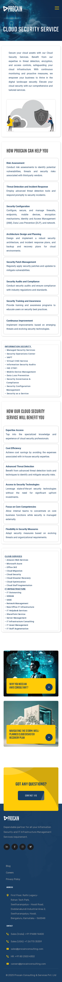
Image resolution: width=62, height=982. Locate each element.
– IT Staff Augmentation (17, 629)
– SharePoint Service (15, 614)
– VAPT (8, 357)
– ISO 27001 (11, 368)
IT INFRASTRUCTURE (15, 589)
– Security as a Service (17, 393)
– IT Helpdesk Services (16, 610)
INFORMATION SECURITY (18, 346)
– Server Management (16, 618)
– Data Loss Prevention (17, 375)
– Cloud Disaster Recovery (18, 578)
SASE (9, 600)
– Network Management (16, 603)
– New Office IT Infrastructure (19, 607)
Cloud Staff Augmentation (19, 585)
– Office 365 (11, 567)
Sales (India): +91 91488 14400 (27, 934)
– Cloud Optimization (15, 582)
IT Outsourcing (14, 592)
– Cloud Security (13, 574)
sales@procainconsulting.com (27, 949)
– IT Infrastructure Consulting (19, 621)
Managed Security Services (21, 350)
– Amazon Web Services (16, 560)
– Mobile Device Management (20, 372)
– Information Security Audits (20, 364)
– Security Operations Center (20, 354)
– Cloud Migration (13, 571)
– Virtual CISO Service (16, 361)
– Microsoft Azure (13, 564)
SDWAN (10, 596)
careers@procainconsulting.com (28, 963)
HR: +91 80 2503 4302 (23, 956)
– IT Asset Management (16, 625)
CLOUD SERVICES (13, 556)
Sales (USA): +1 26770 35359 (26, 941)
